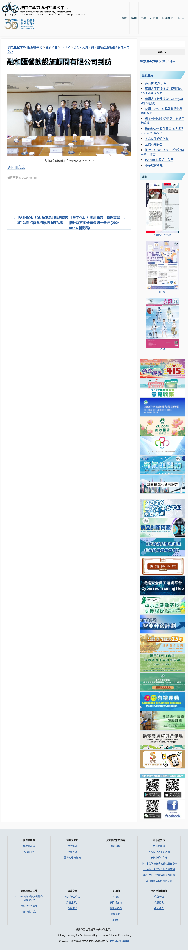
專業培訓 (72, 846)
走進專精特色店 (159, 857)
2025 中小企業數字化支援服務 (159, 875)
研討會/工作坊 (72, 896)
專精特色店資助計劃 (159, 851)
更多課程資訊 (154, 165)
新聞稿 (115, 920)
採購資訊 (159, 902)
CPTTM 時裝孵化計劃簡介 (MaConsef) (29, 898)
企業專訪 (72, 908)
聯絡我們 (115, 914)
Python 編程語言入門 (159, 160)
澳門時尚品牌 (29, 911)
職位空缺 (159, 896)
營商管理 (29, 851)
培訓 (134, 18)
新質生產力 (72, 902)
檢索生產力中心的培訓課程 (158, 61)
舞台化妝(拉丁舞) (156, 83)
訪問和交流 (16, 167)
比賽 (143, 18)
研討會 (153, 18)
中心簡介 (115, 896)
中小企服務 (159, 846)
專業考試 (72, 851)
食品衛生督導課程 (157, 139)
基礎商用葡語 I (154, 144)
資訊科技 (115, 846)
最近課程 (147, 75)
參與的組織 (116, 908)
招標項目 (159, 908)
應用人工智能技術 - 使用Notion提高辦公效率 (162, 91)
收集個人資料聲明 (119, 941)
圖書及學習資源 (72, 857)
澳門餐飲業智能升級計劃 (159, 881)
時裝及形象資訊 (29, 905)
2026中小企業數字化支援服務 (159, 869)
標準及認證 (29, 846)
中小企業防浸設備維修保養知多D (159, 863)
